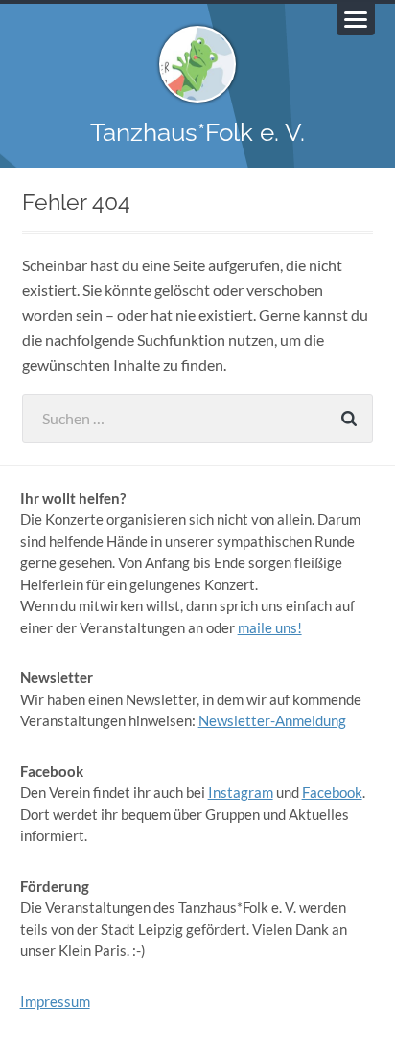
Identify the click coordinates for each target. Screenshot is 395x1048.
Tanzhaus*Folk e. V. (197, 132)
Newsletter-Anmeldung (272, 720)
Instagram (240, 792)
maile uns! (270, 627)
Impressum (55, 1001)
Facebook (332, 792)
